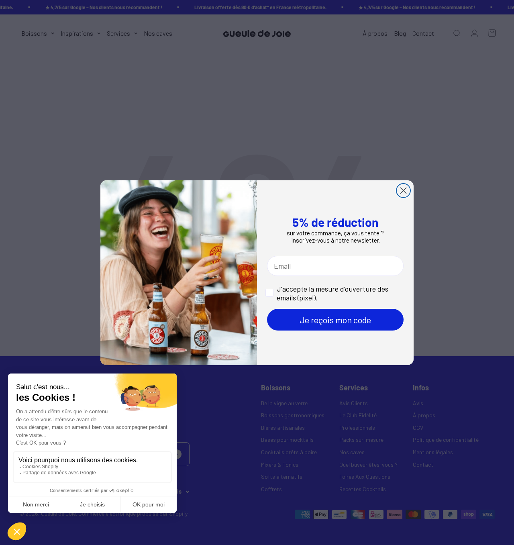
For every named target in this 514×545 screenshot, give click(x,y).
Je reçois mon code (335, 319)
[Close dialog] (403, 191)
